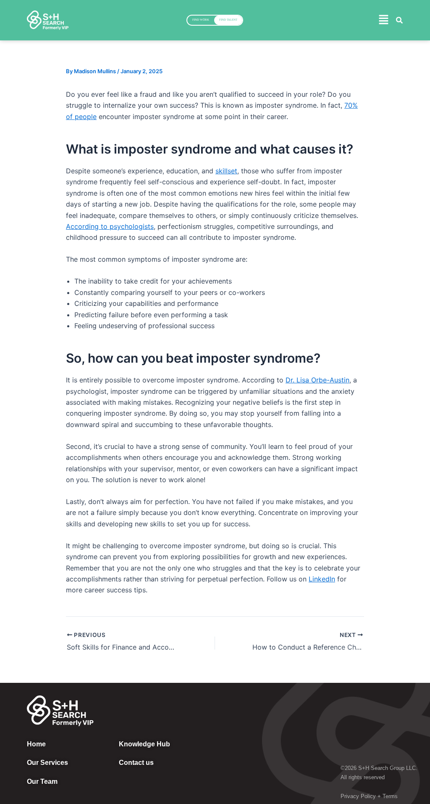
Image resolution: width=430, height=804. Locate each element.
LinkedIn (322, 579)
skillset (226, 171)
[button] (383, 20)
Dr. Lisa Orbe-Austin (317, 380)
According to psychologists (110, 226)
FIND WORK (200, 19)
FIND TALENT (228, 19)
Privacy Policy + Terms (369, 796)
